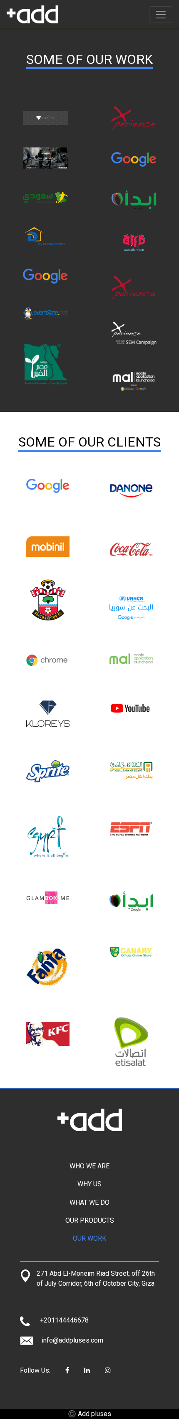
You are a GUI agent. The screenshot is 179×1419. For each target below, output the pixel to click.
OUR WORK (89, 1238)
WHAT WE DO (89, 1202)
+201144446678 (64, 1320)
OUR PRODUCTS (89, 1220)
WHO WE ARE (89, 1166)
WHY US (89, 1184)
